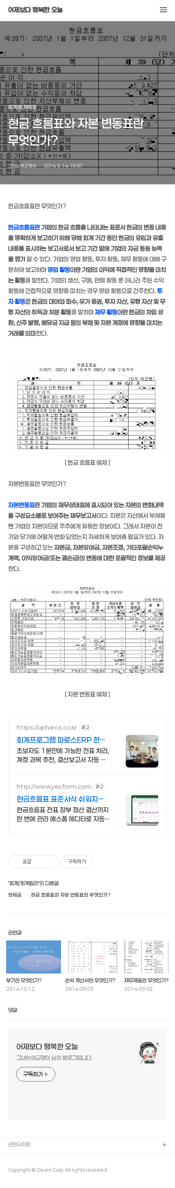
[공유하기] (39, 862)
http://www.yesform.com (54, 786)
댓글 (12, 1010)
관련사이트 (19, 1144)
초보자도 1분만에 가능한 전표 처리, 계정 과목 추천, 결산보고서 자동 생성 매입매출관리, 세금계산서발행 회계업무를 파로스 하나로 (63, 755)
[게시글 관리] (49, 862)
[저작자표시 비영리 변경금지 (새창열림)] (104, 861)
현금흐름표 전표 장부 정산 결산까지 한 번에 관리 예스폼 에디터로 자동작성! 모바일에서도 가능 (63, 814)
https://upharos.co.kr (47, 727)
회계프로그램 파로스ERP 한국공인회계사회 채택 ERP (61, 740)
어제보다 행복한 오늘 (35, 9)
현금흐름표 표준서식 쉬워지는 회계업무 (61, 799)
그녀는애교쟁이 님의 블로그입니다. (54, 1057)
